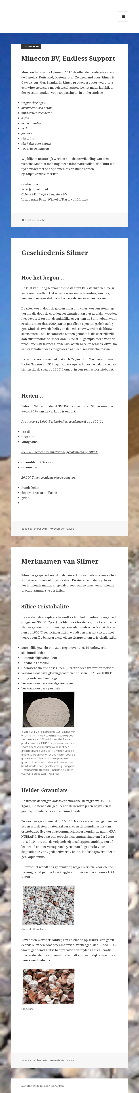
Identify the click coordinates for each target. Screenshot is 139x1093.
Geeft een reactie (35, 220)
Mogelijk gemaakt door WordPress (42, 1085)
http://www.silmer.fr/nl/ (43, 174)
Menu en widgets (123, 21)
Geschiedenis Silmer (54, 252)
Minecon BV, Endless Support (68, 58)
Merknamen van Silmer (60, 561)
